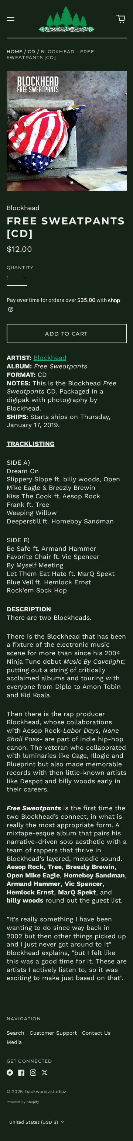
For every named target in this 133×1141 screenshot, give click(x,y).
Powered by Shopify (23, 1102)
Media (14, 1042)
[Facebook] (21, 1072)
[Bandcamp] (10, 1072)
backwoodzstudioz (45, 1091)
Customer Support (53, 1033)
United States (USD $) (34, 1122)
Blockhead (50, 357)
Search (15, 1033)
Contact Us (96, 1033)
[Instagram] (33, 1072)
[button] (121, 19)
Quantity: (21, 267)
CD (31, 51)
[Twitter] (44, 1072)
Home (15, 51)
